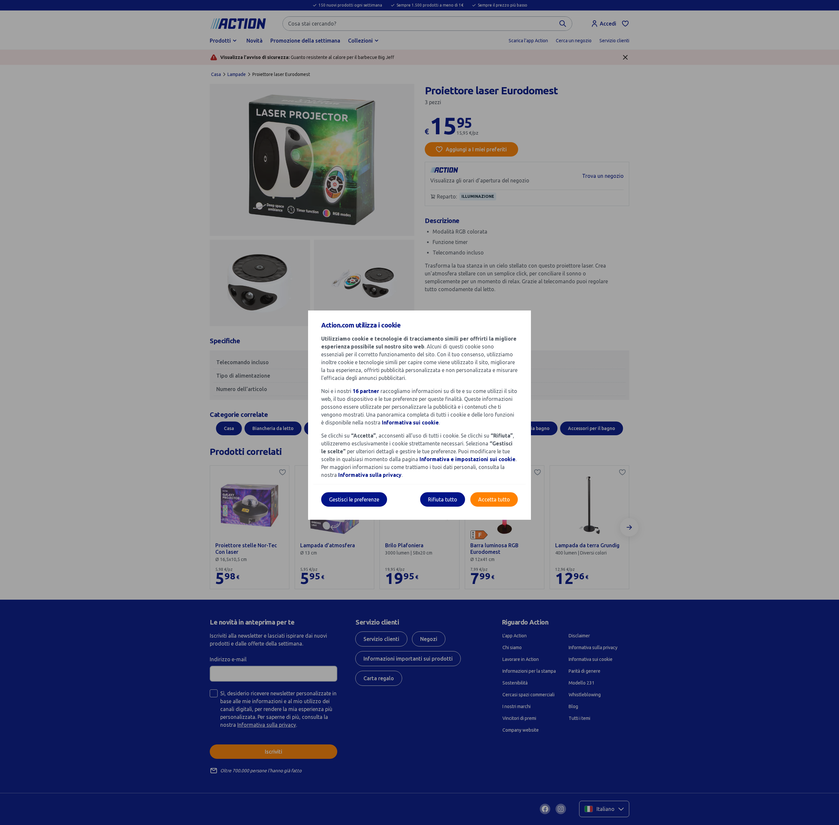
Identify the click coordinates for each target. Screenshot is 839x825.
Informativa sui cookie (410, 422)
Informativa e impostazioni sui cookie (468, 459)
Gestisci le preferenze (354, 499)
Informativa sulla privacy (369, 475)
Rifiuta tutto (442, 499)
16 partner (366, 391)
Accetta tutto (494, 499)
